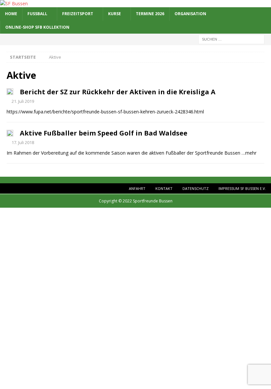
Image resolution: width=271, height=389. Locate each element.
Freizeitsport (77, 13)
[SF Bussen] (14, 3)
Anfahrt (137, 188)
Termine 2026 (150, 13)
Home (11, 13)
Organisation (190, 13)
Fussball (37, 13)
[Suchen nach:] (231, 39)
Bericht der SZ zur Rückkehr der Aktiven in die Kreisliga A (117, 91)
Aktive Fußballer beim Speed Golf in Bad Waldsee (103, 133)
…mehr (249, 153)
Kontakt (164, 188)
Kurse (114, 13)
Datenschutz (195, 188)
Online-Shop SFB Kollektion (37, 27)
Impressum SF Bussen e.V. (242, 188)
